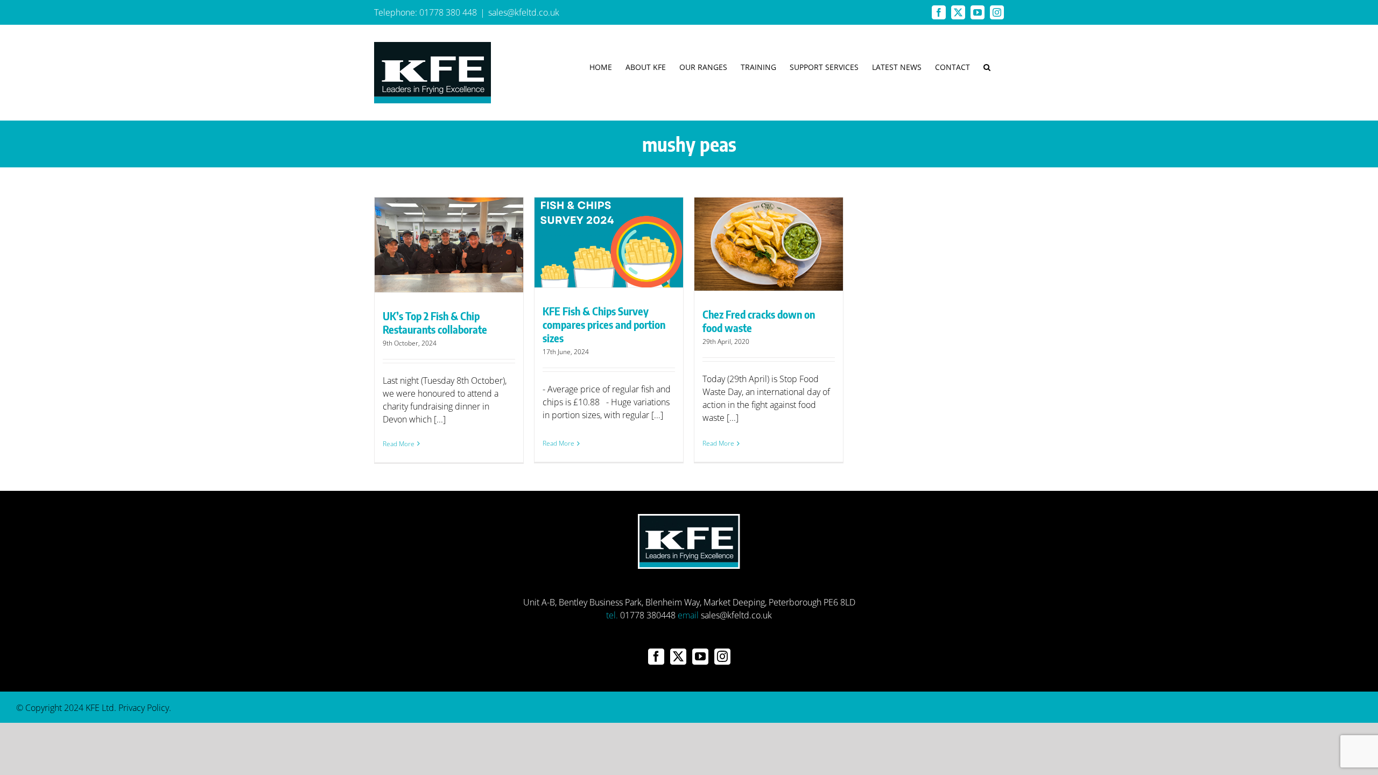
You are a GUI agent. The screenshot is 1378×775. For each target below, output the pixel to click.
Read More (398, 443)
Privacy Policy (143, 708)
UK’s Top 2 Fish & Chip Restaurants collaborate (435, 322)
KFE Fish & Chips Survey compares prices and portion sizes (604, 324)
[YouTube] (700, 657)
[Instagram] (722, 657)
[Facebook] (656, 657)
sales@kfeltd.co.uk (523, 12)
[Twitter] (678, 657)
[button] (986, 67)
